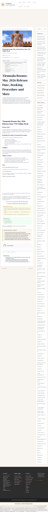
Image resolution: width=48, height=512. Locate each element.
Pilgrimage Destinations (41, 288)
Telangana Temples (40, 343)
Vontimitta (38, 457)
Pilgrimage (39, 278)
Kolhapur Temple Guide (40, 95)
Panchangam (39, 262)
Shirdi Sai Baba (17, 482)
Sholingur (38, 310)
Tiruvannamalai (40, 427)
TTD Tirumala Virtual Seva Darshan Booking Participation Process (17, 261)
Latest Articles (28, 482)
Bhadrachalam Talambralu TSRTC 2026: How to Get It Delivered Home (17, 239)
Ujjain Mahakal (17, 484)
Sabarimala (39, 301)
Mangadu (38, 244)
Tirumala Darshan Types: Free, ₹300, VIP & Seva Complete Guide (16, 235)
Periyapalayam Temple (41, 272)
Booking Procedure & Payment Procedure (11, 65)
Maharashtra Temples (41, 240)
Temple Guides (39, 353)
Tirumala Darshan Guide (40, 85)
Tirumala (23, 2)
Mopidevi (38, 249)
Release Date (8, 64)
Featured (38, 164)
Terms (43, 476)
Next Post (31, 268)
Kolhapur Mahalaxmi (18, 477)
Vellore (38, 452)
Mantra (38, 246)
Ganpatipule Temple (40, 171)
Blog (25, 6)
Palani (38, 260)
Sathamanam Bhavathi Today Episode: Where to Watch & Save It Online (17, 233)
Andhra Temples (40, 115)
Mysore (38, 253)
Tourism (38, 430)
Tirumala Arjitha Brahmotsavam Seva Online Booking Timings (17, 259)
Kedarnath (39, 218)
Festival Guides (39, 166)
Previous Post (4, 268)
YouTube (27, 492)
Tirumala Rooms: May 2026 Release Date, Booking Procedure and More (14, 62)
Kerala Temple (39, 221)
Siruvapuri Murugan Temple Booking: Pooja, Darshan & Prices (16, 236)
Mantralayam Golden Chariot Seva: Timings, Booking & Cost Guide (41, 38)
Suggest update (17, 57)
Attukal (38, 127)
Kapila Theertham (40, 210)
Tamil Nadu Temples (40, 339)
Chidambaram (39, 155)
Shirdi (38, 308)
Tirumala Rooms (40, 395)
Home (20, 2)
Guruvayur (39, 173)
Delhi (38, 157)
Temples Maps (39, 360)
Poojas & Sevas (40, 294)
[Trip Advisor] (38, 480)
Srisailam (38, 337)
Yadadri (38, 462)
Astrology (21, 6)
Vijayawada (39, 455)
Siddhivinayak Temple (41, 312)
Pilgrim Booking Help (40, 276)
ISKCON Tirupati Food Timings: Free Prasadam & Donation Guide (41, 76)
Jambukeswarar (40, 201)
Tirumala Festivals (40, 390)
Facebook (27, 487)
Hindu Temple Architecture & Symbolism (39, 181)
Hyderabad (39, 192)
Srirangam (39, 334)
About (28, 6)
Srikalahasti (39, 318)
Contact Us (28, 484)
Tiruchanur (39, 366)
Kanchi (38, 203)
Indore (38, 194)
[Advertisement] (24, 16)
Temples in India (40, 358)
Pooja (38, 292)
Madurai (38, 238)
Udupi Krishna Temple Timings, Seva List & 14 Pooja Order (15, 232)
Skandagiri (39, 316)
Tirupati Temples (40, 423)
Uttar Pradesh (39, 441)
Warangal (38, 459)
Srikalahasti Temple (40, 324)
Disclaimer (39, 476)
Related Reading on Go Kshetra (10, 70)
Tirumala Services (40, 397)
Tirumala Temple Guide (41, 403)
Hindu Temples (39, 184)
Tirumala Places (40, 393)
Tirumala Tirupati (17, 476)
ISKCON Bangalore (40, 196)
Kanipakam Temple (40, 208)
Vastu (38, 450)
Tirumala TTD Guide (40, 418)
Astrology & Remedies (40, 92)
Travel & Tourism (40, 432)
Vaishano (38, 446)
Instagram (27, 490)
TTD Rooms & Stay (40, 434)
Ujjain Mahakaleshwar (41, 439)
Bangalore (39, 131)
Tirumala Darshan (40, 377)
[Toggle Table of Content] (25, 61)
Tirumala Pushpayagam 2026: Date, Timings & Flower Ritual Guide (41, 64)
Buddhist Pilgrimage (40, 146)
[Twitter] (42, 480)
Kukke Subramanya (40, 230)
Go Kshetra (8, 3)
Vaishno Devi (39, 448)
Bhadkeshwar (39, 136)
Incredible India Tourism (8, 222)
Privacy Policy (40, 475)
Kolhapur (38, 225)
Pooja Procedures (29, 479)
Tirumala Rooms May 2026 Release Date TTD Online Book (13, 63)
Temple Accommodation (41, 346)
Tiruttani (38, 425)
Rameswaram (39, 299)
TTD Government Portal (8, 221)
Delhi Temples (39, 159)
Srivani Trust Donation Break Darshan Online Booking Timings (17, 260)
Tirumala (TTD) (40, 371)
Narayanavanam (40, 256)
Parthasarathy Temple (41, 268)
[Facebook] (40, 480)
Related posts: (8, 71)
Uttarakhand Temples (41, 443)
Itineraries (39, 199)
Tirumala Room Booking (40, 87)
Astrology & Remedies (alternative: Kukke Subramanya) (41, 123)
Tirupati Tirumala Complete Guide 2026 (19, 226)
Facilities (7, 66)
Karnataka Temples (40, 212)
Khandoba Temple (40, 223)
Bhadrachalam (39, 138)
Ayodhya (38, 129)
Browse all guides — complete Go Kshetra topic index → (24, 503)
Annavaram (39, 117)
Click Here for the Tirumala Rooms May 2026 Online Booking (17, 201)
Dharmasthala (39, 162)
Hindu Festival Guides (40, 90)
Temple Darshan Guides (41, 349)
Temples (29, 2)
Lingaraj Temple (40, 232)
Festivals (34, 2)
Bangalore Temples (40, 134)
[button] (25, 2)
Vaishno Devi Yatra (40, 97)
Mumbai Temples (40, 251)
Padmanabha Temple (41, 258)
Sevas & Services (40, 303)
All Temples (39, 105)
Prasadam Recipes (40, 296)
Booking (38, 144)
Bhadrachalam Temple (41, 140)
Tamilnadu (39, 341)
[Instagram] (36, 480)
